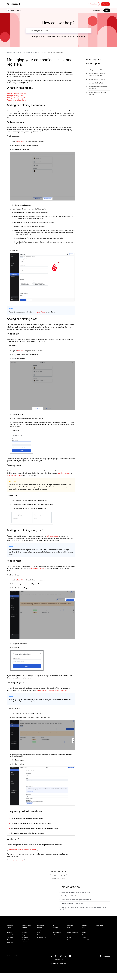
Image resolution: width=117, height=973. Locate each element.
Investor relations (86, 940)
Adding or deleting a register (16, 98)
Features (9, 927)
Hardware (9, 932)
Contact (84, 935)
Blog (68, 927)
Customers (25, 937)
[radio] (54, 875)
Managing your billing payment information (97, 93)
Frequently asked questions (16, 100)
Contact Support (97, 10)
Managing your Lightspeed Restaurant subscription (22, 849)
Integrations (25, 935)
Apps (38, 932)
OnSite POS (10, 942)
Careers (84, 937)
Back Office (20, 141)
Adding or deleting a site (15, 95)
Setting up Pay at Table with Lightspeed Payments (76, 900)
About (83, 927)
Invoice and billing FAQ (96, 83)
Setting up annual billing (96, 70)
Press (83, 930)
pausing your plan (64, 473)
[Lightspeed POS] (105, 956)
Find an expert (56, 930)
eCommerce (40, 925)
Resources (70, 925)
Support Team (40, 312)
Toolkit (54, 935)
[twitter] (51, 956)
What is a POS (10, 935)
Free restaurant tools (72, 932)
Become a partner (57, 932)
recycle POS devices (37, 568)
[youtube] (70, 956)
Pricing (8, 930)
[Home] (15, 4)
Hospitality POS (26, 925)
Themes (39, 935)
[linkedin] (65, 956)
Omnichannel (10, 940)
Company (84, 925)
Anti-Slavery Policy (54, 963)
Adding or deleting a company (17, 93)
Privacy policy (63, 963)
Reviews (84, 932)
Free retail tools (71, 930)
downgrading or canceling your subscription (52, 690)
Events (69, 940)
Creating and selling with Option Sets (72, 903)
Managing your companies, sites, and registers (98, 88)
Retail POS (10, 925)
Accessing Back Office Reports (70, 896)
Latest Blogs (99, 925)
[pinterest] (60, 956)
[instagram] (56, 956)
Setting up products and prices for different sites (75, 892)
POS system (10, 937)
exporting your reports (14, 475)
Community (70, 937)
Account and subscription (55, 52)
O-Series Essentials (40, 52)
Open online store (41, 937)
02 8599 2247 (12, 955)
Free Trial (105, 4)
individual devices (53, 536)
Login (106, 10)
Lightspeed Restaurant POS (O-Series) (20, 52)
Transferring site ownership (16, 861)
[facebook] (46, 956)
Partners (55, 925)
